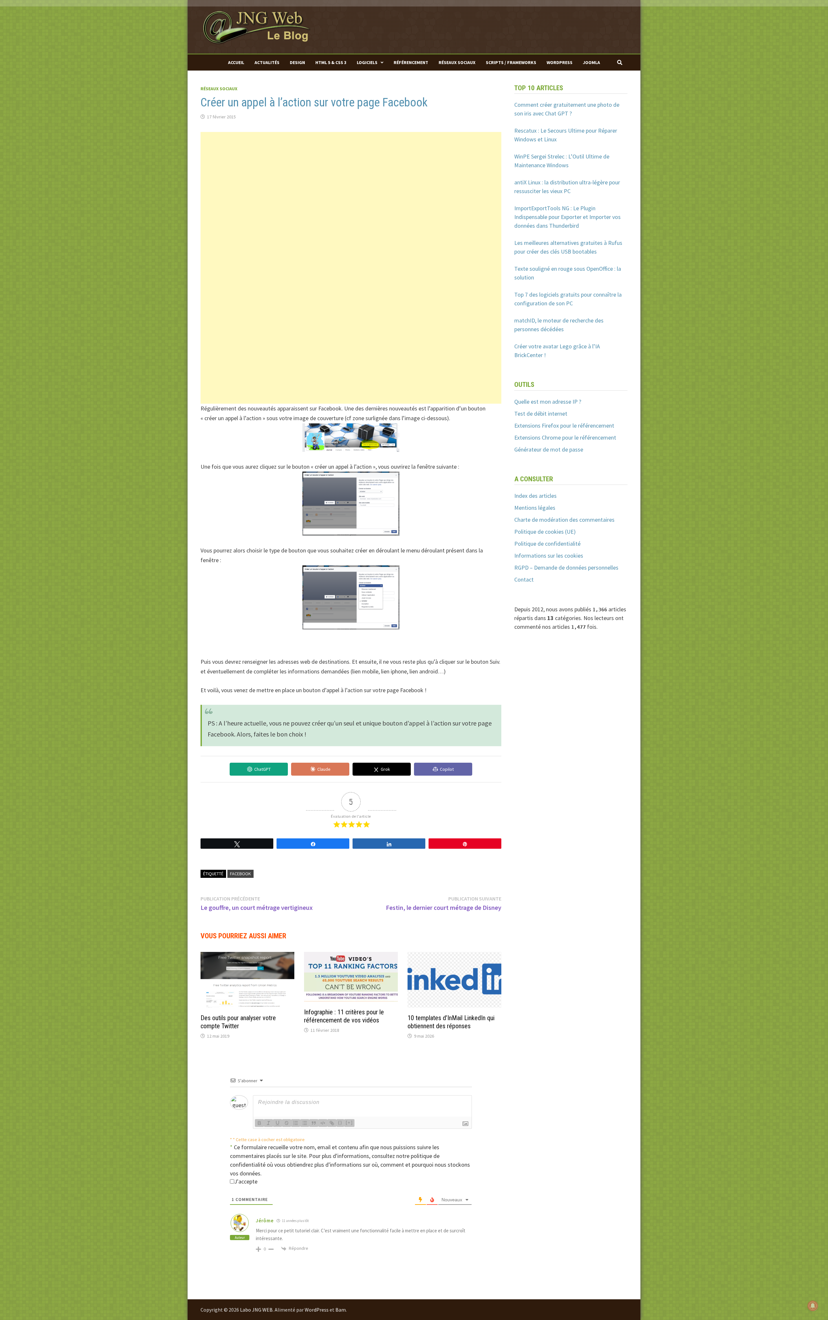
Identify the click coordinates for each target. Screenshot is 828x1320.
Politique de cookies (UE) (545, 531)
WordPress (559, 62)
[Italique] (268, 1123)
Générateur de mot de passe (548, 449)
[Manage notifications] (813, 1306)
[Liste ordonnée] (295, 1123)
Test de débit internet (540, 413)
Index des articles (535, 495)
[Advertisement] (351, 177)
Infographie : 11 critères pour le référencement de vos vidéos (344, 1016)
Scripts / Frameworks (511, 62)
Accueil (236, 62)
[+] (349, 1122)
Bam (340, 1309)
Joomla (591, 62)
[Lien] (331, 1123)
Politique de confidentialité (547, 543)
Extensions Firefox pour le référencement (564, 425)
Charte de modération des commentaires (564, 519)
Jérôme (264, 1220)
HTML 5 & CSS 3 (330, 62)
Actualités (267, 62)
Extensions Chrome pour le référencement (565, 437)
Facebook (240, 874)
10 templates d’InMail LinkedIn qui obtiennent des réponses (451, 1022)
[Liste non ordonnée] (304, 1123)
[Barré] (286, 1123)
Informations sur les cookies (548, 555)
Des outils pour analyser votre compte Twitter (238, 1022)
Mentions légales (534, 507)
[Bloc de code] (322, 1123)
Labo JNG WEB (256, 1309)
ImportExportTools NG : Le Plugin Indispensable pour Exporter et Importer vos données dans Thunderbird (567, 216)
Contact (524, 579)
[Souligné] (277, 1123)
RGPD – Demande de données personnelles (566, 567)
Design (297, 62)
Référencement (411, 62)
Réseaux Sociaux (457, 62)
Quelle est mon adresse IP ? (547, 401)
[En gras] (259, 1123)
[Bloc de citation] (313, 1123)
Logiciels (367, 62)
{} (340, 1122)
